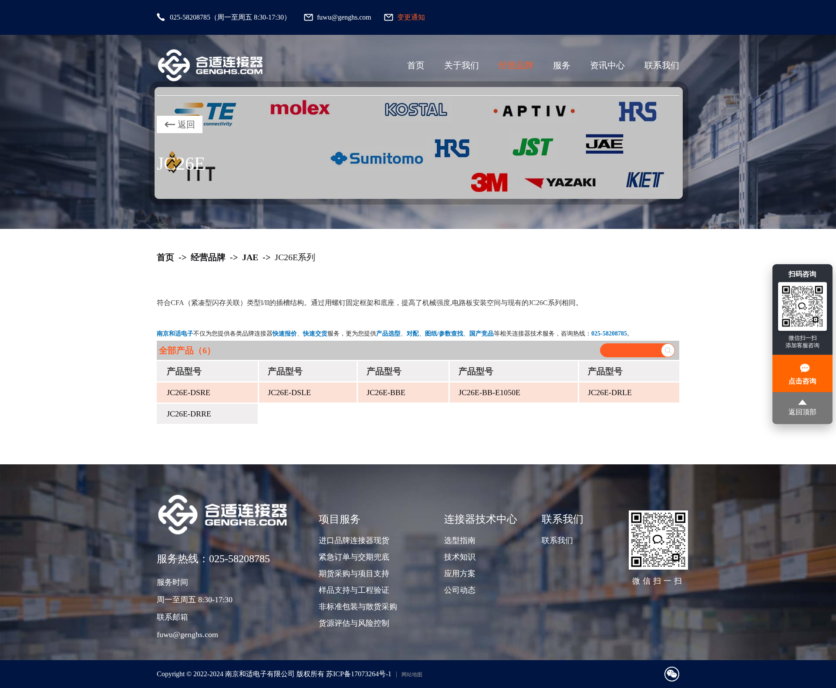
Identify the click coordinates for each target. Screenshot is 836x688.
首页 (416, 65)
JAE (250, 257)
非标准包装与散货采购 (358, 606)
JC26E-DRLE (610, 392)
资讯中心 (607, 65)
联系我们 (661, 65)
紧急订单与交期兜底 (354, 557)
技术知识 (459, 557)
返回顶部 (802, 412)
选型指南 (459, 540)
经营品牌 (516, 65)
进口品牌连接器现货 (354, 540)
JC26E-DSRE (188, 392)
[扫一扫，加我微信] (671, 674)
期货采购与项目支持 (354, 573)
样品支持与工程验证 (354, 590)
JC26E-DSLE (289, 392)
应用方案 (459, 573)
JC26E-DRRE (189, 413)
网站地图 (411, 674)
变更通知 (411, 17)
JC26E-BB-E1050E (489, 392)
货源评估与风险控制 (354, 623)
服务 (561, 65)
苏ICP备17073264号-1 (358, 674)
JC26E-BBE (386, 392)
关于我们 (461, 65)
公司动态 (459, 590)
